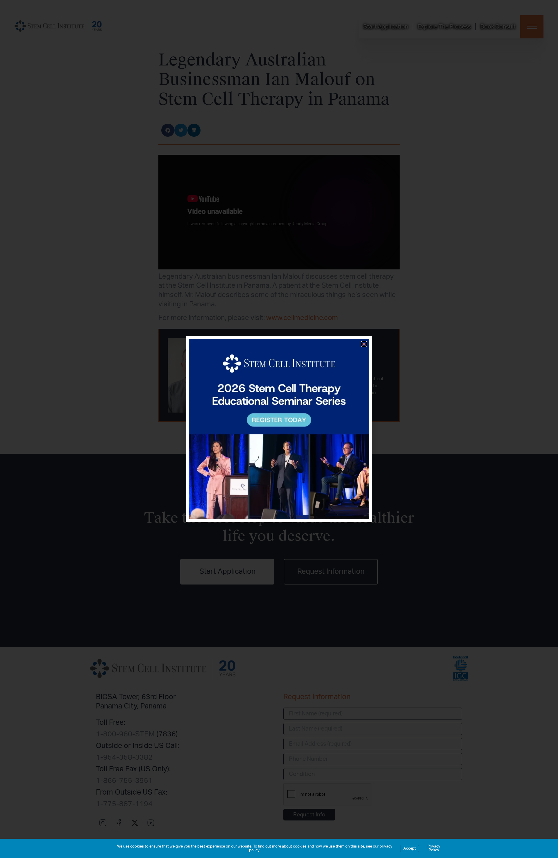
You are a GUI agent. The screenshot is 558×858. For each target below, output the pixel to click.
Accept (409, 848)
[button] (364, 344)
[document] (279, 429)
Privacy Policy (434, 848)
